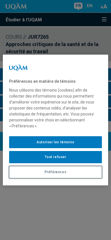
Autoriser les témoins (55, 142)
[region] (55, 120)
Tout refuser (55, 157)
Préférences (56, 172)
